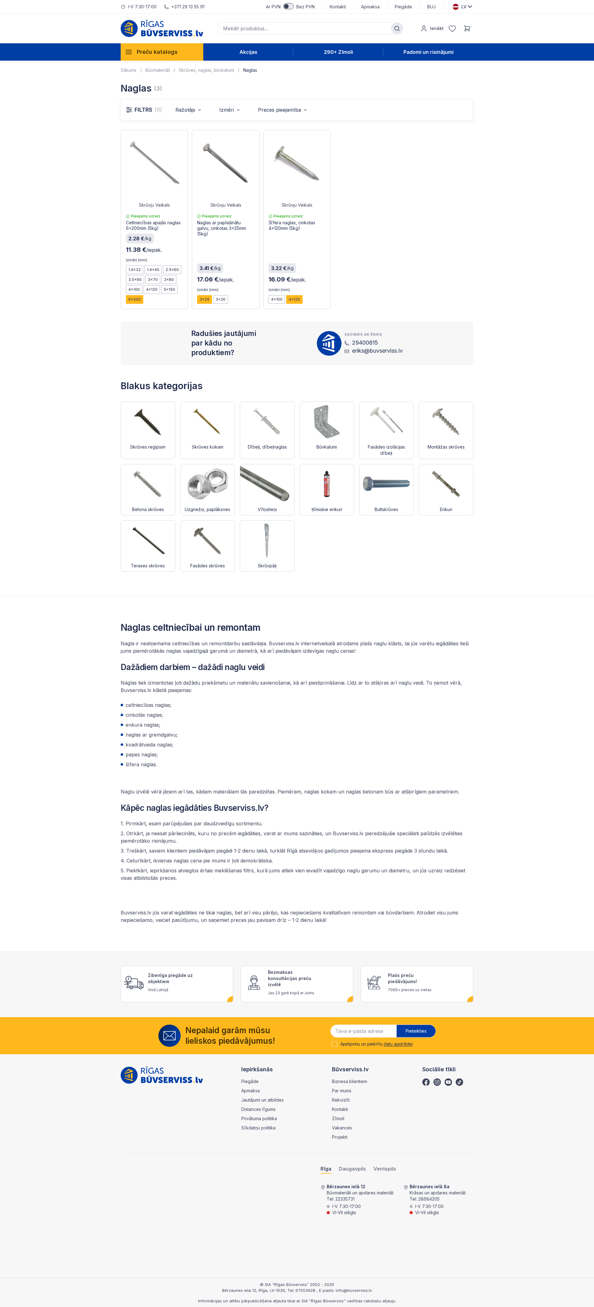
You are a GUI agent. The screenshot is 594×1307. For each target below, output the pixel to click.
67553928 (305, 1290)
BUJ (431, 6)
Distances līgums (258, 1109)
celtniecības (186, 643)
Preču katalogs (157, 52)
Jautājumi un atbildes (262, 1100)
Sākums (128, 70)
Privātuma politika (259, 1118)
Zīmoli (338, 1118)
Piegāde (403, 6)
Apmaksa (370, 6)
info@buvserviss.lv (354, 1290)
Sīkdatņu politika (258, 1127)
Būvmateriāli (157, 70)
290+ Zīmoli (338, 52)
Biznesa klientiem (349, 1081)
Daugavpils (352, 1169)
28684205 (429, 1199)
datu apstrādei (398, 1044)
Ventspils (384, 1169)
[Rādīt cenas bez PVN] (288, 6)
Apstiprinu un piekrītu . (377, 1044)
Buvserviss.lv (136, 912)
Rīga (326, 1169)
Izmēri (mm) (136, 260)
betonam (373, 792)
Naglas (250, 70)
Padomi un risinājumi (428, 52)
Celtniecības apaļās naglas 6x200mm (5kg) (153, 225)
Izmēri (226, 110)
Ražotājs (185, 110)
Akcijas (248, 52)
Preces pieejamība (279, 110)
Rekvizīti (341, 1100)
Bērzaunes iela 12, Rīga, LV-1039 (253, 1290)
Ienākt (437, 28)
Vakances (342, 1127)
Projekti (339, 1137)
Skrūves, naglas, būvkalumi (206, 70)
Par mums (341, 1090)
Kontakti (338, 6)
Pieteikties (416, 1031)
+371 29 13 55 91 (187, 6)
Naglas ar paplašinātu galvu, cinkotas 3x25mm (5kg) (221, 228)
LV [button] (464, 6)
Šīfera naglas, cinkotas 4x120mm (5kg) (292, 225)
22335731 (345, 1199)
